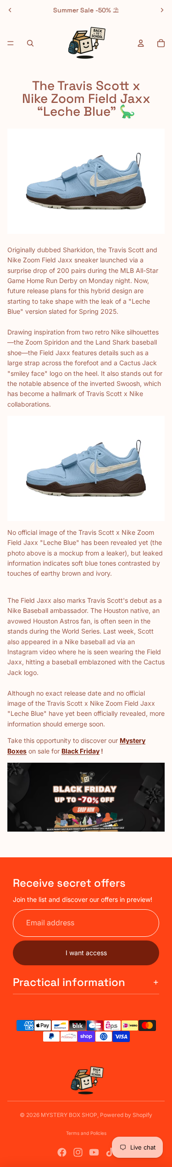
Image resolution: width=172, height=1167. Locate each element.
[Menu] (10, 43)
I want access (86, 953)
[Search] (30, 43)
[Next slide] (162, 10)
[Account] (141, 43)
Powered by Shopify (126, 1114)
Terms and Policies (86, 1133)
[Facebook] (61, 1152)
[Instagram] (77, 1152)
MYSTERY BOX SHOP (69, 1114)
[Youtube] (94, 1152)
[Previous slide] (10, 10)
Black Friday (80, 751)
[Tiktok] (110, 1152)
